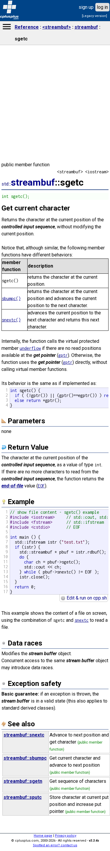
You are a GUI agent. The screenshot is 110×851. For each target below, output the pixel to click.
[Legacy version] (94, 16)
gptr (63, 355)
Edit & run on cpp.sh (86, 598)
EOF (41, 485)
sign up (86, 7)
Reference (27, 27)
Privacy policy (65, 836)
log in (102, 7)
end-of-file (12, 486)
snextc (82, 620)
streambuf (86, 27)
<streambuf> (56, 27)
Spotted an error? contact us (55, 845)
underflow (30, 348)
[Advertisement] (55, 623)
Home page (43, 836)
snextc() (11, 319)
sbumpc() (11, 298)
